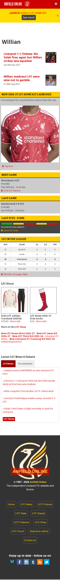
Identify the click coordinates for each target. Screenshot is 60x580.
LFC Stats (20, 513)
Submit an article (39, 531)
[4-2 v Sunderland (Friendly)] (7, 224)
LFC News (26, 504)
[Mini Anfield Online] (33, 562)
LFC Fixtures (45, 504)
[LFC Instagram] (26, 562)
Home (11, 504)
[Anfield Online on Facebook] (19, 562)
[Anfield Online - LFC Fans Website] (17, 4)
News (8, 363)
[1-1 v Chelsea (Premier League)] (41, 224)
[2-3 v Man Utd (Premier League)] (53, 224)
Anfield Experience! (11, 341)
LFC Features (21, 522)
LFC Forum (18, 531)
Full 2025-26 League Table (16, 274)
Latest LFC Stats (11, 230)
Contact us (30, 540)
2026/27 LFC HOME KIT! (28, 15)
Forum (25, 363)
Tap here (9, 166)
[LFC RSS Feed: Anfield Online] (40, 562)
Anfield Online (38, 482)
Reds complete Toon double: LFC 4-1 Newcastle (29, 391)
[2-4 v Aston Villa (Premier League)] (30, 224)
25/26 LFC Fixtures (12, 190)
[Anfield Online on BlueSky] (13, 562)
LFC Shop (20, 327)
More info (15, 321)
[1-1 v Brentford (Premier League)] (18, 224)
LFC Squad (38, 513)
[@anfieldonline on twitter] (46, 562)
